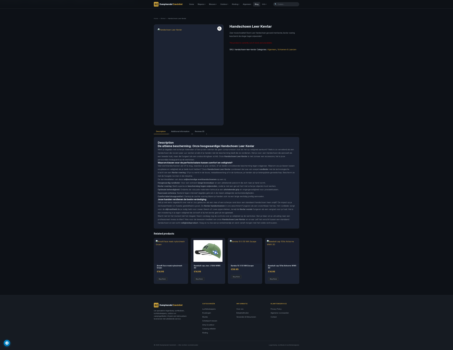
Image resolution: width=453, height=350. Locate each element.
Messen (213, 4)
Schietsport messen (209, 321)
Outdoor (224, 4)
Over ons (239, 309)
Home (191, 4)
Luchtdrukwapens (209, 309)
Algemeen (247, 4)
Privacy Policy (276, 309)
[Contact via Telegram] (7, 343)
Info (264, 4)
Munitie (205, 317)
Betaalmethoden (242, 313)
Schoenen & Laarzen (286, 49)
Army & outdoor (208, 325)
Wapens (201, 4)
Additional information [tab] (180, 131)
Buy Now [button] (162, 279)
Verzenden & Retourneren (246, 317)
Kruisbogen (206, 313)
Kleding (235, 4)
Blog (256, 4)
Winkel (163, 18)
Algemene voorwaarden (280, 313)
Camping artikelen (209, 329)
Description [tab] (161, 131)
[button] (219, 28)
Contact (274, 317)
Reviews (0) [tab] (199, 131)
